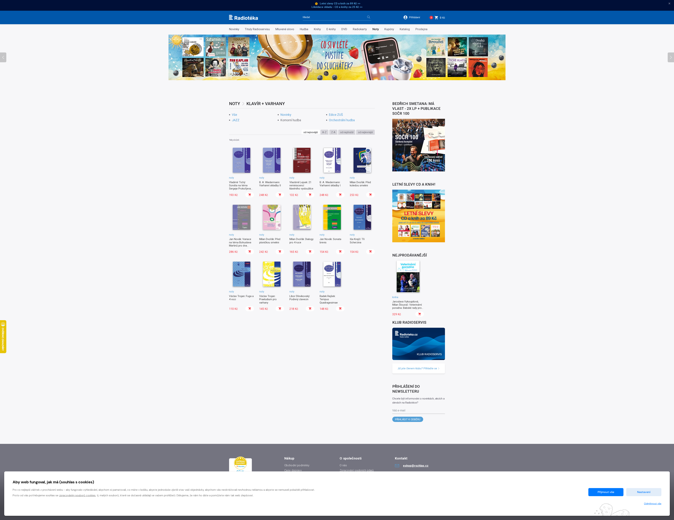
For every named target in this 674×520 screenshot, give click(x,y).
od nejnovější (310, 132)
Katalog (405, 29)
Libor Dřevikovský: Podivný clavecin (299, 298)
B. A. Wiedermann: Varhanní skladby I (330, 184)
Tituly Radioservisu (257, 29)
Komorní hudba (290, 120)
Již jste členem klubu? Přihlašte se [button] (418, 368)
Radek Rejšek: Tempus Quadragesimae (329, 299)
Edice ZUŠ (336, 114)
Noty (375, 29)
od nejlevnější (365, 132)
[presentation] (3, 57)
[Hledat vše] (368, 17)
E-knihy (331, 29)
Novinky (234, 29)
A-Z (324, 132)
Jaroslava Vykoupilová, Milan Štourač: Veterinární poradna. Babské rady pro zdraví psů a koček (407, 306)
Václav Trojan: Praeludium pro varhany (268, 299)
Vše (234, 114)
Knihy (317, 29)
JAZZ (235, 120)
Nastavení (643, 492)
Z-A (333, 132)
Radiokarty (360, 29)
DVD (344, 29)
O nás (343, 465)
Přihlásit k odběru (407, 419)
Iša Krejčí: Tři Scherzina (357, 241)
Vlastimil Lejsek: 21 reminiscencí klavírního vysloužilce (301, 185)
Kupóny (389, 29)
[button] (414, 17)
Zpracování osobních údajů (357, 470)
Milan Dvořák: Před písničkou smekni (269, 241)
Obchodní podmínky (296, 465)
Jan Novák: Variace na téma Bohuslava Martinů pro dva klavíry (240, 244)
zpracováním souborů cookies (77, 495)
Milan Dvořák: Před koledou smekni (360, 184)
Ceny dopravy (293, 470)
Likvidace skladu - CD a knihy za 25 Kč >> (337, 7)
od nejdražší (346, 132)
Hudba (304, 29)
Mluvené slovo (284, 29)
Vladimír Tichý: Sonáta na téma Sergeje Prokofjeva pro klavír (240, 187)
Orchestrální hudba (342, 120)
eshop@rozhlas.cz (415, 465)
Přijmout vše (606, 492)
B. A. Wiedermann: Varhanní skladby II (270, 184)
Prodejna (421, 29)
